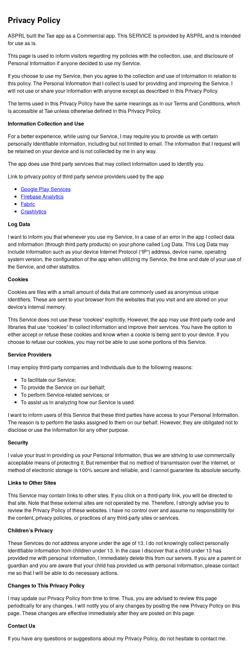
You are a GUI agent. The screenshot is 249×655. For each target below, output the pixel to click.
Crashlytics (33, 211)
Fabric (28, 204)
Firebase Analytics (42, 196)
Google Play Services (46, 189)
